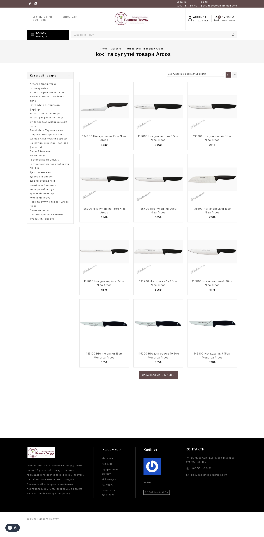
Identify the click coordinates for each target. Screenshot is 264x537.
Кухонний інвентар (42, 193)
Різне (33, 205)
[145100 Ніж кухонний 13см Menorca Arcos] (104, 324)
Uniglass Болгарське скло (47, 134)
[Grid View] (228, 75)
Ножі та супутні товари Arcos (49, 201)
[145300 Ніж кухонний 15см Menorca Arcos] (212, 324)
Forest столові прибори (45, 113)
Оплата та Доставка (108, 492)
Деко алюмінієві (41, 172)
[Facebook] (30, 3)
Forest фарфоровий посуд (47, 117)
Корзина (107, 463)
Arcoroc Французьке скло (47, 92)
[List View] (234, 75)
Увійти (147, 482)
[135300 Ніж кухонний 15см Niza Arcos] (104, 179)
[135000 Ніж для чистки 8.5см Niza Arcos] (158, 106)
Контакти (108, 484)
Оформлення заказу (110, 471)
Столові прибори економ (46, 214)
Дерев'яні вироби (42, 176)
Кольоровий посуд (42, 189)
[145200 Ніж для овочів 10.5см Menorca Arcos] (158, 324)
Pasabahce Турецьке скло (47, 130)
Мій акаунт (109, 479)
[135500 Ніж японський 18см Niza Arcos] (212, 179)
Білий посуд (37, 155)
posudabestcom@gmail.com (209, 474)
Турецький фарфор (42, 218)
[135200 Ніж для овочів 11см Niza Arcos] (212, 106)
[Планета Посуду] (132, 18)
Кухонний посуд (40, 197)
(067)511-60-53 (201, 468)
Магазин (107, 458)
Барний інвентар (41, 151)
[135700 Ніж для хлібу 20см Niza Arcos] (158, 251)
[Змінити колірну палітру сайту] (12, 528)
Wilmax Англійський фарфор (48, 138)
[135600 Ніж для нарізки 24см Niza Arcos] (104, 251)
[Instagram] (36, 3)
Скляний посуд (39, 210)
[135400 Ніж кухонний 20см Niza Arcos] (158, 179)
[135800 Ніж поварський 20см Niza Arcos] (212, 251)
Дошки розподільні (42, 180)
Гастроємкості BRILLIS (44, 159)
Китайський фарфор (43, 185)
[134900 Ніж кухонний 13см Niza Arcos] (104, 106)
